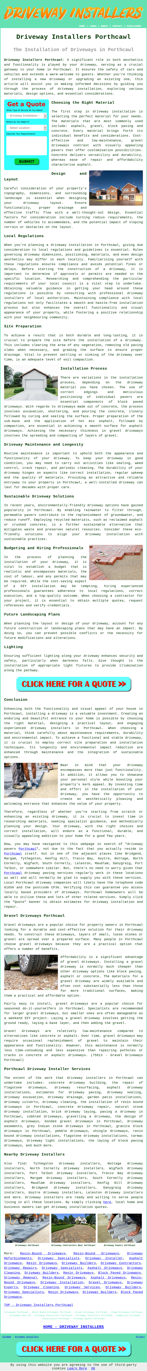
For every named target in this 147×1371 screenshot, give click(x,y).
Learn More (77, 1368)
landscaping (62, 628)
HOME (82, 26)
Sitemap (6, 1337)
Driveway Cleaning (41, 1287)
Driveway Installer (104, 1258)
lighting (52, 656)
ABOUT (104, 26)
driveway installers (86, 1078)
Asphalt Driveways (104, 1268)
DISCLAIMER (134, 26)
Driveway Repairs (20, 1268)
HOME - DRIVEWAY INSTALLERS (73, 1327)
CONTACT (117, 26)
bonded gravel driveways (69, 1121)
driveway (88, 65)
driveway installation (114, 111)
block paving (120, 126)
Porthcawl (27, 849)
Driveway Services (82, 1287)
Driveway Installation (62, 1282)
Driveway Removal (20, 1277)
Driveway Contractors (121, 1263)
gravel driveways (126, 431)
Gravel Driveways (105, 1282)
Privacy (140, 1337)
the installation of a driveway (109, 340)
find (22, 1163)
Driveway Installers (27, 1337)
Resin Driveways (42, 1263)
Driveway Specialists (58, 1258)
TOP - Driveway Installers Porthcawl (38, 1305)
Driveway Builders (79, 1263)
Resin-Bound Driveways (43, 1253)
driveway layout (42, 203)
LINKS (92, 26)
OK (93, 1368)
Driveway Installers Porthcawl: (34, 60)
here (107, 1202)
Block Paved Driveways (119, 1273)
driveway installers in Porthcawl (65, 728)
